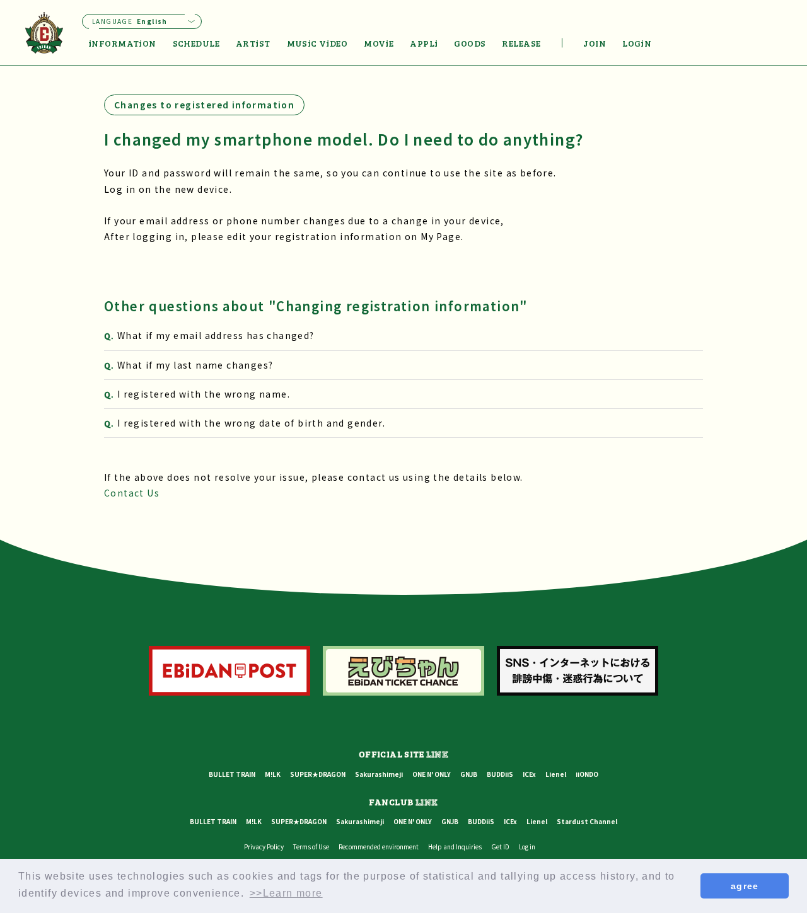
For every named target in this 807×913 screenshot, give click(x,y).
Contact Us (132, 492)
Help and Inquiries (455, 846)
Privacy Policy (264, 846)
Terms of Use (311, 846)
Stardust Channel (587, 821)
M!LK (273, 774)
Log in (527, 846)
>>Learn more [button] (286, 893)
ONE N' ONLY (431, 774)
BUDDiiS (500, 774)
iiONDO (587, 774)
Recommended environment (379, 846)
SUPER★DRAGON (317, 774)
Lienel (555, 774)
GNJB (468, 774)
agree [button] (745, 886)
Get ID (500, 846)
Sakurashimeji (379, 774)
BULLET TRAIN (232, 774)
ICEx (529, 774)
